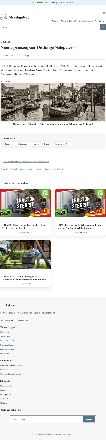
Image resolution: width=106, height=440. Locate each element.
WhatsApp (22, 143)
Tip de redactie (6, 385)
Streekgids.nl (19, 17)
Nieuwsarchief (5, 336)
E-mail (47, 143)
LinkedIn (35, 143)
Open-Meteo (70, 3)
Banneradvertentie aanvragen (11, 365)
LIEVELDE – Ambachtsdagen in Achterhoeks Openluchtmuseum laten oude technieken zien (24, 278)
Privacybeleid (5, 394)
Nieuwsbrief (4, 353)
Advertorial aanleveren (9, 369)
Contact (3, 390)
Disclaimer (4, 403)
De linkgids (4, 332)
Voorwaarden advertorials (10, 374)
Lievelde (5, 42)
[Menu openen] (104, 13)
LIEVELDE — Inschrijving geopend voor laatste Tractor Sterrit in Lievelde (79, 227)
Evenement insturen (7, 345)
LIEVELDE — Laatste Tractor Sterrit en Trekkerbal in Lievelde (24, 227)
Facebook (9, 143)
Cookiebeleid (5, 398)
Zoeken (89, 419)
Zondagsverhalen (7, 349)
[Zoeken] (103, 27)
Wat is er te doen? (7, 340)
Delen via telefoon (62, 143)
